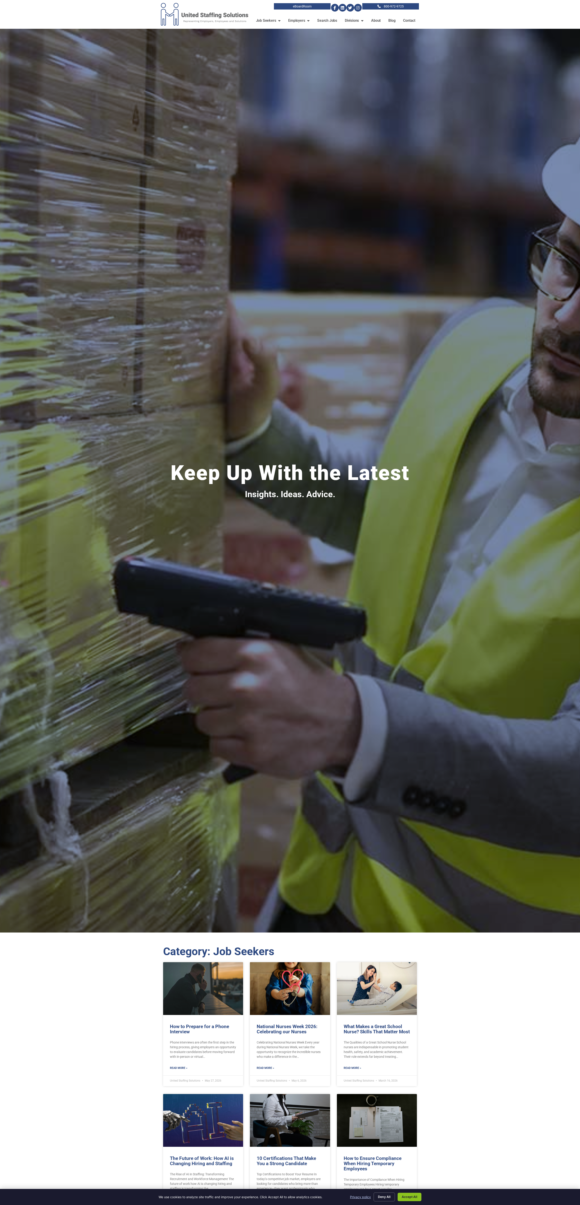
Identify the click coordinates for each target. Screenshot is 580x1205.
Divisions (356, 21)
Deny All (384, 1197)
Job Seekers (270, 21)
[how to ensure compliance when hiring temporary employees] (377, 1120)
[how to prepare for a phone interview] (203, 988)
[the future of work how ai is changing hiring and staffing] (203, 1120)
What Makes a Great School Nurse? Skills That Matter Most (377, 1029)
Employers (300, 21)
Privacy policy (360, 1197)
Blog (393, 21)
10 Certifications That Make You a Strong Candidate (286, 1161)
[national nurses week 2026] (290, 988)
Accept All (409, 1197)
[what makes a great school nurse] (377, 988)
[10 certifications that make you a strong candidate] (290, 1120)
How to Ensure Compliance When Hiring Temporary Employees (372, 1163)
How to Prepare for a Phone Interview (199, 1029)
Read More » (178, 1068)
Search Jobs (329, 21)
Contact (411, 21)
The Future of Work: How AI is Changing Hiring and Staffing (202, 1161)
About (377, 21)
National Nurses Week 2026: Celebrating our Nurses (287, 1029)
